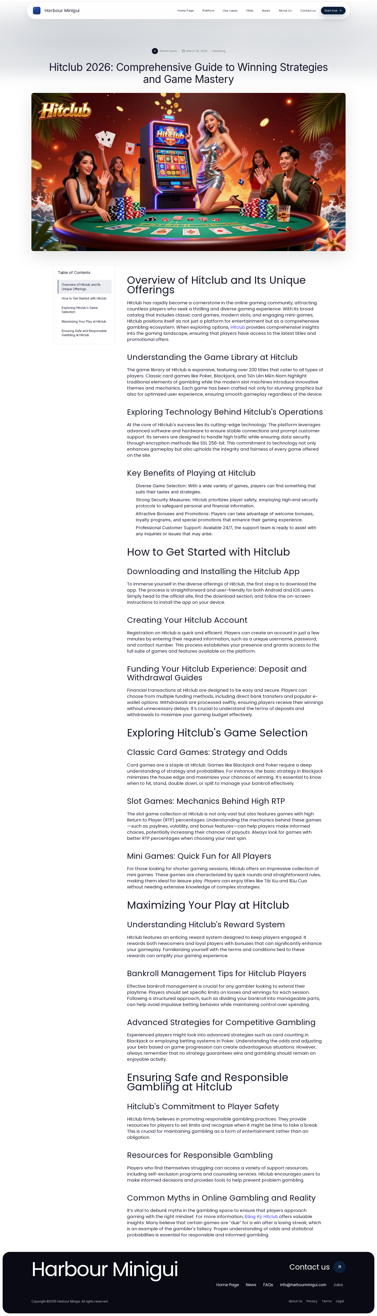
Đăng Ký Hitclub (261, 1216)
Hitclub (237, 327)
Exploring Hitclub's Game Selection (80, 310)
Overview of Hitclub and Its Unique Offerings (81, 287)
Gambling (218, 51)
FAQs (268, 1284)
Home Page (227, 1284)
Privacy (312, 1301)
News (251, 1284)
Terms (327, 1301)
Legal (340, 1301)
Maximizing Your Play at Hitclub (84, 321)
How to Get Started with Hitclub (84, 298)
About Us (295, 1301)
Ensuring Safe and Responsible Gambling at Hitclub (84, 333)
